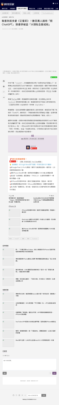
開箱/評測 (32, 9)
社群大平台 (11, 17)
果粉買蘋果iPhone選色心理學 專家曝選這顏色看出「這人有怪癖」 (36, 260)
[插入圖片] (50, 373)
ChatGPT (16, 238)
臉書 (23, 238)
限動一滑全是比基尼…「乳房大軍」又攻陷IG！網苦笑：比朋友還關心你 (35, 280)
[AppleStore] (25, 395)
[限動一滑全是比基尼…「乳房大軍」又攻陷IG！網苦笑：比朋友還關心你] (8, 282)
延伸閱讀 (5, 246)
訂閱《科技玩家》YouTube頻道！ (31, 162)
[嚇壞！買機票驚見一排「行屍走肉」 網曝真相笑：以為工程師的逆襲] (8, 334)
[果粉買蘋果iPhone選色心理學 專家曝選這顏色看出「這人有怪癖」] (8, 262)
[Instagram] (16, 395)
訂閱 (44, 395)
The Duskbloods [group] (47, 13)
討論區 (5, 351)
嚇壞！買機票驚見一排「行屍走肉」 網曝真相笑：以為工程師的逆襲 (35, 332)
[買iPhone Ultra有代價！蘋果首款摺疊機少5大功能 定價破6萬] (14, 231)
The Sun (14, 99)
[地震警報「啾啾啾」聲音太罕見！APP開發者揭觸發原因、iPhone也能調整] (8, 315)
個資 (28, 238)
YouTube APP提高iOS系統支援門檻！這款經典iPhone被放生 (36, 322)
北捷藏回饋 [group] (5, 13)
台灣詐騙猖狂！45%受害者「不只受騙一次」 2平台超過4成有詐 (36, 304)
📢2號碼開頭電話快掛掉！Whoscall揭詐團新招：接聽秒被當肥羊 (32, 184)
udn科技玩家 (5, 17)
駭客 (10, 238)
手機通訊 (12, 9)
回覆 (54, 373)
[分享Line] (4, 86)
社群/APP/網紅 (22, 9)
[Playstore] (22, 395)
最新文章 (4, 9)
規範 (5, 373)
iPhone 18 (12, 206)
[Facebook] (13, 395)
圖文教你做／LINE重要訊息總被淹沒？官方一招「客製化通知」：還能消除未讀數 (35, 271)
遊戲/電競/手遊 (48, 9)
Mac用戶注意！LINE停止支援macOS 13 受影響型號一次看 (35, 340)
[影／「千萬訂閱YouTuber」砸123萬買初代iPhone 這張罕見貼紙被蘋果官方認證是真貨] (8, 252)
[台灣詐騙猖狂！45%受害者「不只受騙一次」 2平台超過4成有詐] (8, 306)
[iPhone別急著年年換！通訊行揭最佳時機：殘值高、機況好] (14, 213)
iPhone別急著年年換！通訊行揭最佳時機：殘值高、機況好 (39, 211)
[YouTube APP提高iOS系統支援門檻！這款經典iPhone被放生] (8, 324)
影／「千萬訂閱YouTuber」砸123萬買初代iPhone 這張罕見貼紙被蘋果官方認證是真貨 (35, 250)
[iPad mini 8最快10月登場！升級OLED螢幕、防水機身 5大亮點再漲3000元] (14, 222)
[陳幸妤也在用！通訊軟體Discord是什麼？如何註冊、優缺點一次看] (8, 297)
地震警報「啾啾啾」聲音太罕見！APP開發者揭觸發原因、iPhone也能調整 (35, 313)
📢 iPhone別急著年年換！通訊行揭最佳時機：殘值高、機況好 (31, 181)
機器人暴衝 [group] (26, 13)
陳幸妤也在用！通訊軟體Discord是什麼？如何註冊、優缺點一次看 (36, 295)
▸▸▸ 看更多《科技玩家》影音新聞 (32, 139)
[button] (55, 4)
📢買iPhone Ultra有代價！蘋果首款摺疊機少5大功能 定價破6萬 (31, 173)
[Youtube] (53, 4)
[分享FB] (4, 81)
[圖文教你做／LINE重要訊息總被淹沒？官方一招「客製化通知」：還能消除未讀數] (8, 272)
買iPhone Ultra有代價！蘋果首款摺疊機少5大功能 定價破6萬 (38, 230)
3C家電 (39, 9)
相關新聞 (5, 290)
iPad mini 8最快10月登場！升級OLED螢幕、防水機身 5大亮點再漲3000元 (39, 220)
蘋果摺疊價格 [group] (16, 13)
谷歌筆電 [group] (36, 13)
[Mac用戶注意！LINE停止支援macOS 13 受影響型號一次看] (8, 343)
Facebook (35, 238)
